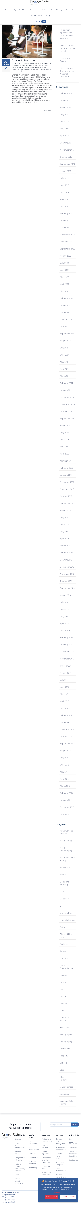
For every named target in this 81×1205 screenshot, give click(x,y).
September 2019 (67, 503)
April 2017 (64, 701)
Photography (66, 1041)
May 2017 (64, 694)
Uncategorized (66, 1087)
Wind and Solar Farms (67, 1102)
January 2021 (66, 390)
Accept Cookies (52, 1197)
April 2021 (64, 369)
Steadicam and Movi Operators (46, 1160)
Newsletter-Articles (65, 1019)
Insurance (64, 975)
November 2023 (67, 150)
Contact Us (73, 1160)
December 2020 (67, 397)
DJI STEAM (25, 65)
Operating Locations (32, 1162)
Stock (62, 1070)
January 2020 (66, 475)
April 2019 (64, 538)
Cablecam (64, 899)
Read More (48, 110)
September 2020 (67, 418)
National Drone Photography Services (20, 1167)
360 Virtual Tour (46, 1167)
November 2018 (67, 574)
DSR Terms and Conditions (73, 1145)
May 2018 (64, 616)
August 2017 (65, 673)
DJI (61, 906)
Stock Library (56, 10)
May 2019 (64, 531)
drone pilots (32, 65)
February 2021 (66, 383)
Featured (48, 63)
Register (75, 1124)
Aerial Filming (66, 841)
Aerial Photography (66, 849)
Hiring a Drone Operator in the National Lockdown (67, 72)
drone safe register (42, 65)
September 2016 (67, 743)
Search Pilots (33, 1153)
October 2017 (66, 666)
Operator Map (20, 10)
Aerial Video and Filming (67, 859)
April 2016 (64, 779)
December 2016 (67, 722)
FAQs (17, 1175)
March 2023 (65, 206)
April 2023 (64, 199)
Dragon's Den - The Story (20, 1159)
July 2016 (64, 758)
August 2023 (65, 171)
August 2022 (65, 256)
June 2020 (65, 439)
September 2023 (67, 164)
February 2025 (66, 93)
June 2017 (64, 687)
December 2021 (67, 312)
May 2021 (64, 362)
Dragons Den (66, 913)
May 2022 (64, 277)
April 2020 (64, 454)
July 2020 (64, 432)
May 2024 (64, 128)
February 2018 (66, 637)
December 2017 (67, 652)
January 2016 (66, 800)
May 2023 (64, 192)
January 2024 (66, 143)
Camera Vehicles (45, 1146)
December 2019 (67, 482)
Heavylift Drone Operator (59, 1156)
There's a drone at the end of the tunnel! (67, 48)
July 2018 (64, 602)
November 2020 (67, 404)
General (63, 951)
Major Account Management (20, 1145)
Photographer (66, 1034)
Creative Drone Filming (61, 1176)
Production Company (60, 1163)
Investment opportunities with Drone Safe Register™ (67, 34)
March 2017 (65, 708)
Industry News (18, 1152)
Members (64, 1003)
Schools (14, 65)
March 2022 (65, 291)
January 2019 (66, 560)
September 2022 (67, 249)
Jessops (63, 982)
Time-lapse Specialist (46, 1173)
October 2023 (66, 157)
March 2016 (65, 786)
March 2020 (65, 461)
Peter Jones (65, 1027)
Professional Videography (60, 1148)
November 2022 (67, 234)
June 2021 (64, 355)
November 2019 (67, 489)
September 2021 (67, 333)
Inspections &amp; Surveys (67, 966)
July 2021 (64, 348)
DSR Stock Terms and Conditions (73, 1153)
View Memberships (34, 1148)
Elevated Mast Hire (66, 935)
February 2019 (66, 553)
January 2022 (66, 305)
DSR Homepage (33, 1142)
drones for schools (17, 67)
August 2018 (65, 595)
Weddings (64, 1094)
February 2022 (66, 298)
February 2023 (66, 213)
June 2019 (64, 524)
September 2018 (67, 588)
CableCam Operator (46, 1152)
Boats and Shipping (64, 883)
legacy (63, 989)
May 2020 (64, 447)
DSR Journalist (18, 63)
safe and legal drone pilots (34, 69)
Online (44, 10)
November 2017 (67, 659)
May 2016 (64, 772)
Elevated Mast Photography (60, 1141)
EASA (62, 927)
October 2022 (66, 242)
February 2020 (66, 468)
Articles (63, 875)
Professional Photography (47, 1140)
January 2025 (66, 100)
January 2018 (66, 644)
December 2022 (67, 227)
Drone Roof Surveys (65, 59)
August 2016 (65, 750)
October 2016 (66, 736)
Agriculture (65, 867)
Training (33, 10)
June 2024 (64, 121)
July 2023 (64, 178)
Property (64, 1056)
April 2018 (64, 623)
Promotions (65, 1048)
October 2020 (66, 411)
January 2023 (66, 220)
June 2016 (64, 765)
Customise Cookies (68, 1197)
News (43, 63)
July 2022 (64, 263)
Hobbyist (64, 958)
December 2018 (67, 567)
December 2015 (67, 807)
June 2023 (64, 185)
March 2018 (65, 630)
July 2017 (64, 680)
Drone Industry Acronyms (19, 1181)
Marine (63, 996)
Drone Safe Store (67, 920)
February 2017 (66, 715)
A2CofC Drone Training (66, 832)
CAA (62, 892)
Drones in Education (24, 60)
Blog (48, 16)
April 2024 (64, 136)
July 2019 (64, 517)
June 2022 (64, 270)
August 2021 (65, 340)
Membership (36, 16)
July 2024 (64, 114)
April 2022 (64, 284)
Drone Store (71, 10)
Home (7, 10)
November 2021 (67, 319)
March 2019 (65, 545)
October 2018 (66, 581)
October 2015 (66, 814)
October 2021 (66, 326)
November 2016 (67, 729)
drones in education (30, 67)
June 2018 (64, 609)
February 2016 (66, 793)
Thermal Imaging (64, 1078)
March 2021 (65, 376)
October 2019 (66, 496)
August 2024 (65, 107)
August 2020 (65, 425)
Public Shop (33, 1168)
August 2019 (65, 510)
